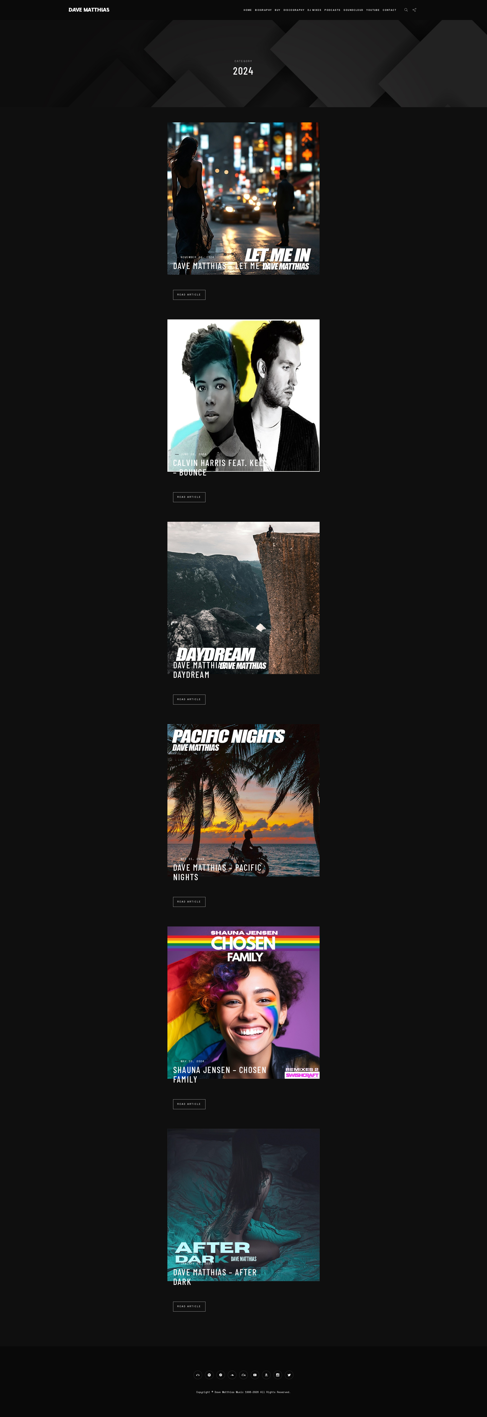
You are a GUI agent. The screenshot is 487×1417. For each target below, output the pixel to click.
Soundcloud (353, 10)
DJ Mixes (314, 10)
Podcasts (333, 10)
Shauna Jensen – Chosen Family (220, 1074)
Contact (389, 10)
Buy (277, 10)
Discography (294, 10)
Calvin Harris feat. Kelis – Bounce (221, 467)
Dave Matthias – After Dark (215, 1277)
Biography (263, 10)
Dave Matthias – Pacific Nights (217, 872)
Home (248, 10)
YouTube (373, 10)
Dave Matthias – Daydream (203, 670)
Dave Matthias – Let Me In (221, 265)
